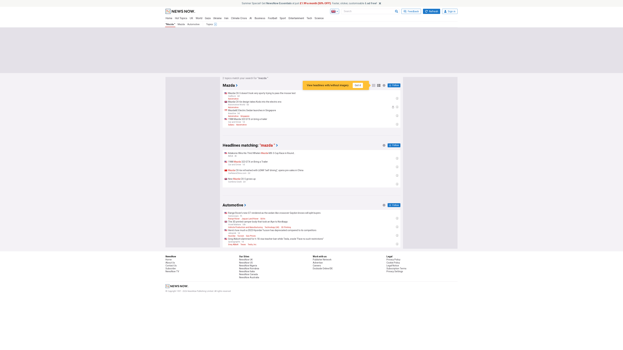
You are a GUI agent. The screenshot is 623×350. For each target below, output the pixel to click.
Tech (309, 18)
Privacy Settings (394, 271)
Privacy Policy (393, 259)
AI (251, 18)
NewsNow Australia (249, 277)
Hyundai (231, 236)
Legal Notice (392, 265)
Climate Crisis (239, 18)
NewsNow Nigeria (248, 265)
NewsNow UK (246, 259)
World (199, 18)
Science (319, 18)
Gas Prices (251, 236)
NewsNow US (246, 262)
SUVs (262, 219)
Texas (243, 244)
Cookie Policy (393, 262)
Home (168, 18)
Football (272, 18)
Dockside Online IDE (323, 268)
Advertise (318, 262)
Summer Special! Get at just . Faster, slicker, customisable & (309, 3)
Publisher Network (322, 259)
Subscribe (170, 268)
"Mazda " (170, 24)
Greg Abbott (233, 244)
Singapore (244, 116)
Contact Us (171, 265)
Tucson (240, 236)
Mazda (181, 24)
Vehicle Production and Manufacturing (245, 227)
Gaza (208, 18)
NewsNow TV (172, 271)
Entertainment (296, 18)
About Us (170, 262)
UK (191, 18)
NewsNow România (249, 268)
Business (260, 18)
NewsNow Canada (248, 274)
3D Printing (286, 227)
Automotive (193, 24)
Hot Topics (181, 18)
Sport (283, 18)
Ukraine (217, 18)
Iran (226, 18)
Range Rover (234, 219)
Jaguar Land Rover (250, 219)
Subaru (231, 125)
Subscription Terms (396, 268)
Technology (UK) (272, 227)
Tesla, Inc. (252, 244)
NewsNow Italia (247, 271)
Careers (317, 265)
